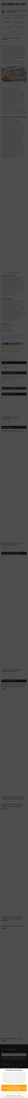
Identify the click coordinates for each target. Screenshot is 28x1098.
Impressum (19, 1095)
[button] (14, 1089)
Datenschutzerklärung (11, 1095)
